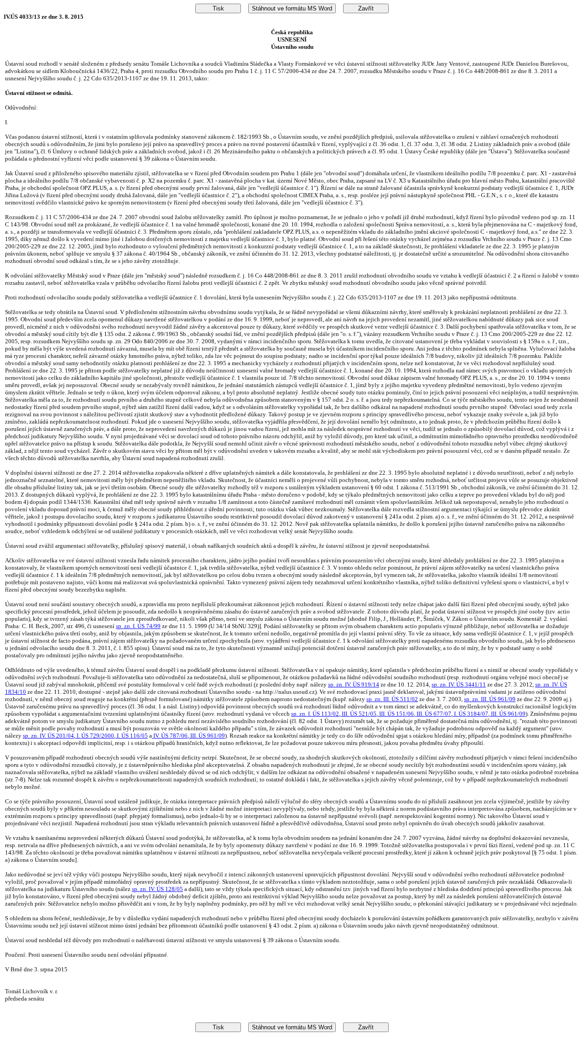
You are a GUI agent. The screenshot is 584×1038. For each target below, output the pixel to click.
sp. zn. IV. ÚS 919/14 (353, 684)
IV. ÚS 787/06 (170, 735)
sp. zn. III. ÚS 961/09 (490, 699)
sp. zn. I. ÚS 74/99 (138, 626)
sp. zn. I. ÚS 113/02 (315, 713)
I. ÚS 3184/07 (470, 713)
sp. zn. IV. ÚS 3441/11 (459, 684)
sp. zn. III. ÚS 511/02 (392, 699)
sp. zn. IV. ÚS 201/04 (48, 735)
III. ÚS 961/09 (508, 713)
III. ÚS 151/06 (396, 713)
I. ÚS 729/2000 (94, 735)
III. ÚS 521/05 (358, 713)
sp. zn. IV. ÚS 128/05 (157, 889)
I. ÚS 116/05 (131, 735)
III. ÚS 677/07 (433, 713)
